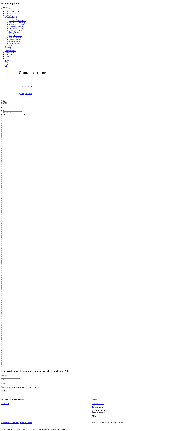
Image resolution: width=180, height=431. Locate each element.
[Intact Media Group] (90, 300)
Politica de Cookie (26, 423)
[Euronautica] (90, 260)
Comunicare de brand (16, 28)
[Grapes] (90, 219)
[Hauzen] (90, 187)
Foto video (13, 45)
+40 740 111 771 (26, 86)
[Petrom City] (90, 364)
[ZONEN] (90, 202)
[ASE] (90, 217)
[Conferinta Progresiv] (90, 192)
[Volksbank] (90, 292)
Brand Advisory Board (12, 11)
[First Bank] (90, 231)
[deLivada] (90, 298)
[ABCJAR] (90, 200)
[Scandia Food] (90, 269)
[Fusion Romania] (90, 144)
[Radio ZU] (90, 346)
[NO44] (90, 210)
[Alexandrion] (90, 344)
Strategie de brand (15, 30)
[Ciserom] (90, 335)
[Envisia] (90, 165)
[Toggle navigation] (10, 8)
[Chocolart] (90, 240)
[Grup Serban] (90, 171)
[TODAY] (90, 183)
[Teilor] (90, 156)
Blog (6, 64)
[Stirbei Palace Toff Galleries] (90, 131)
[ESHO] (90, 190)
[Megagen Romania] (90, 242)
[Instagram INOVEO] (2, 101)
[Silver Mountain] (90, 348)
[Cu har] (90, 352)
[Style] (90, 262)
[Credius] (90, 281)
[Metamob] (90, 279)
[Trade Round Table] (90, 267)
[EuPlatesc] (90, 150)
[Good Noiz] (90, 152)
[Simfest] (90, 358)
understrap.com (49, 429)
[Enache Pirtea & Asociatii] (90, 148)
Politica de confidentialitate (10, 423)
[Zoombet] (90, 354)
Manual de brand (15, 39)
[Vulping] (90, 283)
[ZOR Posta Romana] (90, 119)
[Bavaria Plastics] (90, 179)
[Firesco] (90, 225)
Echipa (7, 58)
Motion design (14, 43)
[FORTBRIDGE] (90, 185)
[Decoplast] (90, 177)
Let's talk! (4, 404)
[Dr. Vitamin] (90, 304)
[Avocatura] (90, 302)
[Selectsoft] (90, 142)
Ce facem (8, 54)
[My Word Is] (90, 158)
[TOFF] (90, 204)
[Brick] (90, 175)
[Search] (1, 109)
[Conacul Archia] (90, 329)
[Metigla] (90, 227)
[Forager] (90, 173)
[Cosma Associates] (90, 246)
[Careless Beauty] (90, 306)
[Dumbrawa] (90, 194)
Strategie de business (16, 26)
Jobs (6, 62)
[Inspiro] (90, 181)
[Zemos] (90, 212)
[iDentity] (90, 252)
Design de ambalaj (15, 36)
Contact (7, 56)
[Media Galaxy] (90, 256)
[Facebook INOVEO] (1, 101)
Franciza (8, 47)
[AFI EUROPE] (90, 154)
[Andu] (90, 314)
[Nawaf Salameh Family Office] (90, 135)
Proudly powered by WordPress (11, 429)
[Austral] (90, 319)
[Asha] (90, 323)
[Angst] (90, 327)
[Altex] (90, 325)
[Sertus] (90, 321)
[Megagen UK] (90, 360)
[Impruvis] (90, 237)
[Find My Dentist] (90, 125)
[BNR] (90, 342)
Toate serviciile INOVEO (17, 21)
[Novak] (90, 229)
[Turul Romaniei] (90, 308)
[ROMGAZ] (90, 160)
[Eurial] (90, 271)
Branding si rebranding (17, 23)
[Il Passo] (90, 310)
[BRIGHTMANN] (90, 146)
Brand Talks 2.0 (10, 13)
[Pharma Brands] (90, 285)
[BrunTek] (90, 317)
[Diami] (90, 337)
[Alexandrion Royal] (90, 167)
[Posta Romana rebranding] (90, 121)
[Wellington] (90, 248)
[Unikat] (90, 140)
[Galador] (90, 277)
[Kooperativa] (90, 294)
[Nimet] (90, 198)
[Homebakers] (90, 208)
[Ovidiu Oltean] (90, 333)
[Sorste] (90, 264)
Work (7, 60)
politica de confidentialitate (30, 387)
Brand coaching (10, 49)
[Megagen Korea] (90, 221)
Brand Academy (10, 53)
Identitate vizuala (15, 38)
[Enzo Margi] (90, 235)
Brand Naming (14, 32)
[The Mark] (90, 362)
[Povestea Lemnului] (90, 339)
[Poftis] (90, 331)
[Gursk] (90, 123)
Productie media (14, 41)
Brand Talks (9, 15)
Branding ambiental (15, 34)
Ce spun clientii (10, 51)
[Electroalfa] (90, 244)
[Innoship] (90, 206)
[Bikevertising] (90, 250)
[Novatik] (90, 350)
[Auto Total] (90, 137)
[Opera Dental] (90, 233)
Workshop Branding (11, 17)
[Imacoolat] (90, 273)
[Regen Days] (90, 127)
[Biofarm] (90, 215)
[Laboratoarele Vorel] (90, 258)
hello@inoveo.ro (26, 94)
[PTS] (90, 196)
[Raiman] (90, 223)
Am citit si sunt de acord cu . (21, 387)
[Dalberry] (90, 289)
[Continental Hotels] (90, 133)
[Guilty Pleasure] (90, 275)
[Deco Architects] (90, 254)
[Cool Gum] (90, 312)
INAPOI (4, 103)
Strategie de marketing (16, 24)
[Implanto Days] (90, 129)
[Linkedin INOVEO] (4, 101)
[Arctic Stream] (90, 169)
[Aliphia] (90, 296)
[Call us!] (1, 107)
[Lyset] (90, 162)
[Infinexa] (90, 117)
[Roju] (90, 287)
